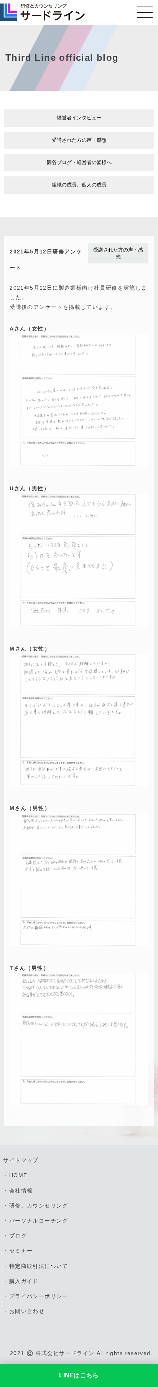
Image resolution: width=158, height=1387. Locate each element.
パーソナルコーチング (38, 1221)
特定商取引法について (38, 1266)
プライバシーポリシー (38, 1296)
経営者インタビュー (79, 118)
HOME (18, 1175)
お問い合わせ (26, 1311)
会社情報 (21, 1190)
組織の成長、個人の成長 (79, 185)
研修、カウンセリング (38, 1206)
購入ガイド (24, 1281)
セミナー (21, 1251)
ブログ (18, 1236)
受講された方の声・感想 (79, 140)
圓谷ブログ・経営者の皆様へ (79, 162)
